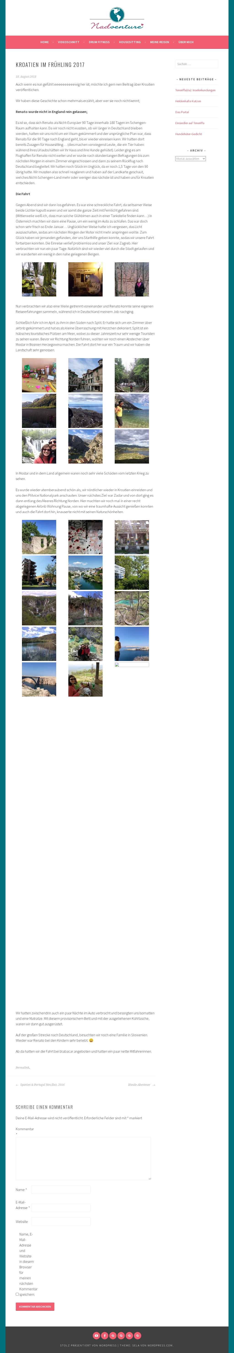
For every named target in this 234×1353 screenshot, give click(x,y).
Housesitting (130, 42)
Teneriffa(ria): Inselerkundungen (195, 90)
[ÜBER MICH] (121, 1335)
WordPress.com (160, 1345)
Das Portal (182, 112)
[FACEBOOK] (104, 1335)
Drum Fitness (99, 42)
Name (21, 1189)
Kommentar (23, 1132)
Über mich (186, 42)
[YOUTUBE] (96, 1335)
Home (44, 42)
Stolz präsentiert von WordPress (88, 1345)
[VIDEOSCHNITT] (129, 1335)
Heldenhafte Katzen (188, 101)
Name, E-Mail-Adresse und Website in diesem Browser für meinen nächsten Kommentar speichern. (26, 1264)
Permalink (22, 1067)
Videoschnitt (69, 42)
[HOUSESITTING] (137, 1335)
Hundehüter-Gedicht (188, 134)
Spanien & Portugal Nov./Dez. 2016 (42, 1084)
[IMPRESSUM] (113, 1335)
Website (22, 1221)
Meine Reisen (159, 42)
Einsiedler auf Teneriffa (189, 123)
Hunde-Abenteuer (139, 1084)
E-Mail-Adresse (23, 1205)
